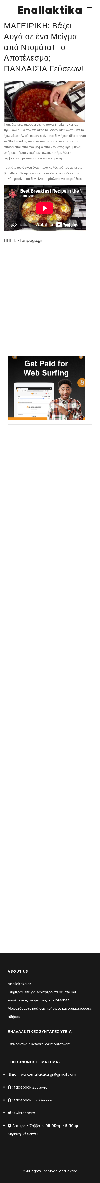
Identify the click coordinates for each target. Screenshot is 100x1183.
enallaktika (67, 1171)
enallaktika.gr (19, 983)
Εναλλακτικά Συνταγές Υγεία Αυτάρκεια (39, 1043)
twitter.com (24, 1112)
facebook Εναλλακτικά (33, 1100)
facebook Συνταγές (30, 1087)
